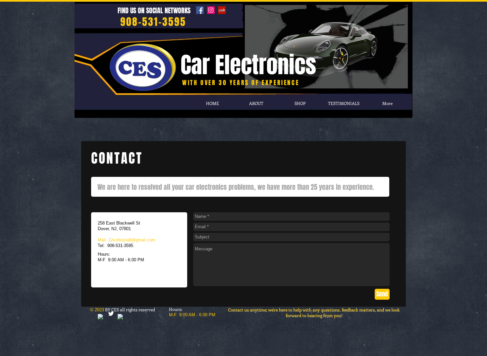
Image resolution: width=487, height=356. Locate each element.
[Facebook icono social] (200, 10)
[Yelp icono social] (222, 10)
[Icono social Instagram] (211, 10)
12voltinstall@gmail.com (131, 239)
